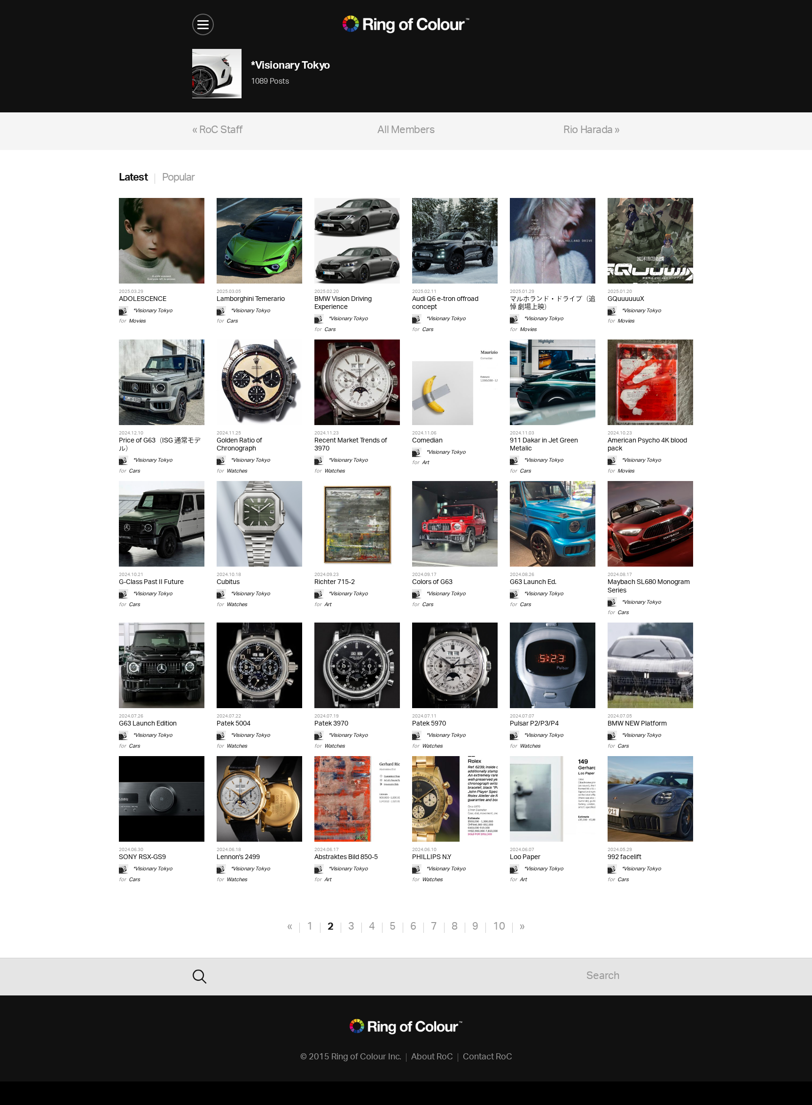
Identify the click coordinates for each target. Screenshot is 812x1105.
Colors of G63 (432, 582)
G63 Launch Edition (148, 724)
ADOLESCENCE (142, 299)
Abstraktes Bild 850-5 (346, 857)
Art (425, 462)
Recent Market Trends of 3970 (350, 445)
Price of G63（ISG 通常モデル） (160, 445)
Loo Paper (525, 857)
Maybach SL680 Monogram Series (649, 586)
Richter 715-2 (334, 582)
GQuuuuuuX (626, 299)
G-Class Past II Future (151, 582)
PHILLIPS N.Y (432, 857)
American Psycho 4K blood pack (647, 445)
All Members (405, 131)
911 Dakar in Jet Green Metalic (544, 445)
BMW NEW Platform (637, 724)
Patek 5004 (233, 724)
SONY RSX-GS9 (142, 857)
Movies (137, 321)
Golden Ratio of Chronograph (239, 445)
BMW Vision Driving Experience (343, 303)
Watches (236, 471)
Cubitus (228, 582)
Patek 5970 (429, 724)
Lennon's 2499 (238, 857)
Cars (232, 321)
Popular (178, 178)
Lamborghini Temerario (251, 299)
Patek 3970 (331, 724)
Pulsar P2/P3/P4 (534, 724)
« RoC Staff (217, 131)
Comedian (427, 441)
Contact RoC (487, 1057)
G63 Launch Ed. (533, 582)
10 (499, 927)
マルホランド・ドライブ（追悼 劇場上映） (552, 303)
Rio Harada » (591, 131)
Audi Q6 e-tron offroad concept (445, 303)
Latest (133, 178)
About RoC (432, 1057)
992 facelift (624, 857)
